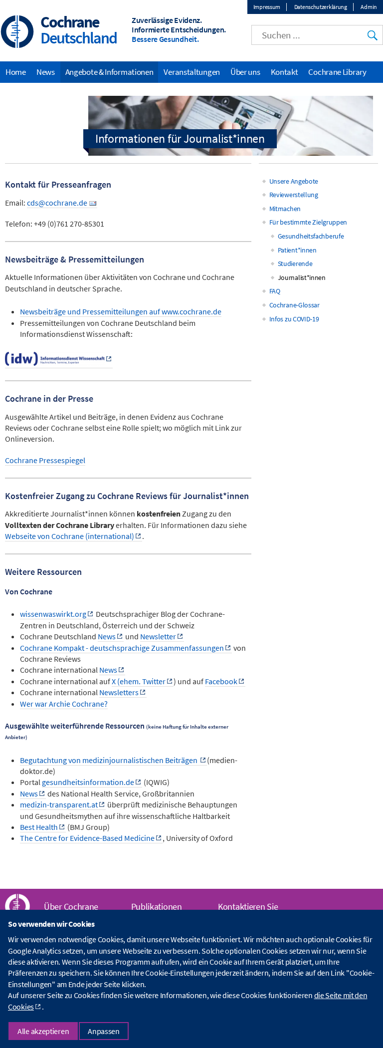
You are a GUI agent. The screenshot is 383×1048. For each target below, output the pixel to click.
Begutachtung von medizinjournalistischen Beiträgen (109, 760)
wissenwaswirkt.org (53, 614)
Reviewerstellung (293, 194)
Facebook (221, 681)
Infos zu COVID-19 (294, 318)
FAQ (274, 290)
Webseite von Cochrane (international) (69, 536)
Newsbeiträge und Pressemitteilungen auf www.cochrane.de (120, 311)
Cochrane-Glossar (294, 304)
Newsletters (119, 692)
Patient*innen (297, 250)
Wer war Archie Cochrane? (64, 704)
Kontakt (284, 71)
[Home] (17, 32)
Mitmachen (285, 208)
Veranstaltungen (192, 71)
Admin (369, 6)
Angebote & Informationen (109, 71)
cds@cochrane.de (57, 203)
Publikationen (156, 906)
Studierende (295, 263)
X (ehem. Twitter (139, 681)
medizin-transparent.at (59, 804)
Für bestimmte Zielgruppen (308, 222)
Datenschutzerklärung (320, 6)
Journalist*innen (302, 277)
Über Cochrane (71, 906)
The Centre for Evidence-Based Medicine (87, 838)
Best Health (39, 827)
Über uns (245, 71)
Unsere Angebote (294, 181)
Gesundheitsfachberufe (311, 236)
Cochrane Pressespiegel (45, 460)
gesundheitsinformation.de (88, 782)
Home (15, 71)
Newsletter (158, 636)
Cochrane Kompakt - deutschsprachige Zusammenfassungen (122, 648)
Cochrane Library (337, 71)
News (107, 636)
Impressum (266, 6)
